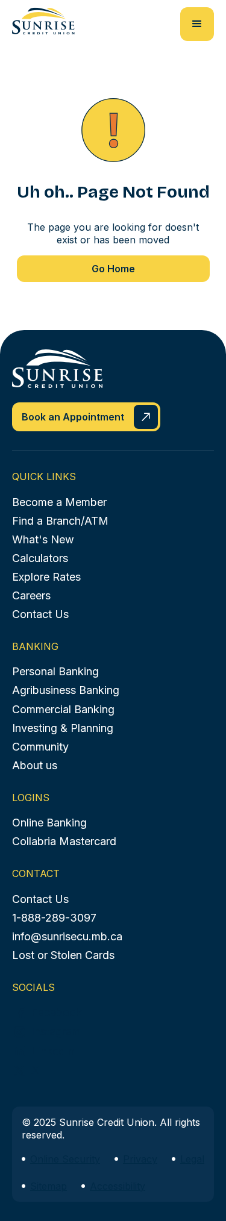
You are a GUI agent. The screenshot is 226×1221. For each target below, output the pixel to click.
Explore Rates (46, 576)
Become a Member (59, 502)
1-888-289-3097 (54, 917)
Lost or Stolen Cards (63, 955)
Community (40, 746)
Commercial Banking (63, 709)
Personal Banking (55, 671)
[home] (43, 21)
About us (34, 765)
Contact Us (40, 614)
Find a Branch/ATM (60, 520)
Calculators (40, 558)
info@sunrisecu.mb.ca (67, 936)
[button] (197, 24)
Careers (31, 595)
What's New (43, 539)
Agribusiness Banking (65, 690)
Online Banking (49, 822)
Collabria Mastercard (64, 841)
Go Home (113, 269)
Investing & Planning (62, 728)
